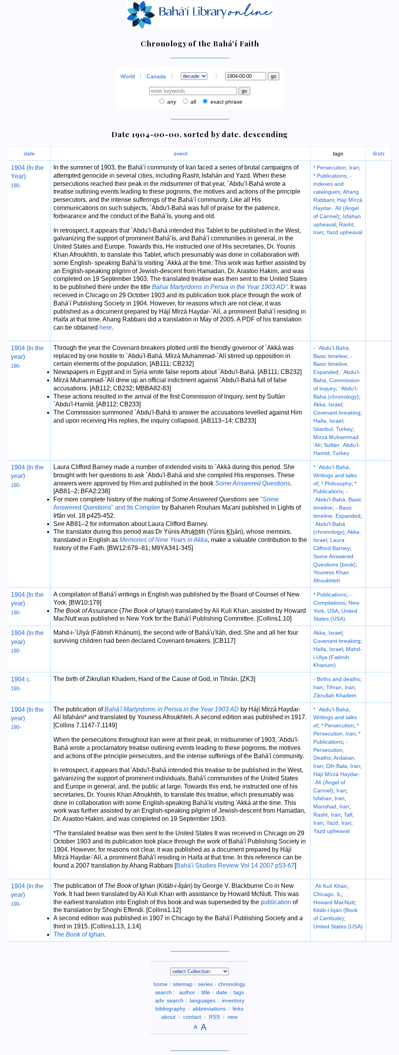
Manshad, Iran (331, 806)
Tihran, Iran (340, 687)
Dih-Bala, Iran (343, 766)
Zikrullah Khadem (335, 695)
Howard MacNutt (334, 902)
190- (16, 186)
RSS (214, 1017)
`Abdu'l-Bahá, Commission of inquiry (336, 380)
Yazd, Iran (338, 823)
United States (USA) (338, 926)
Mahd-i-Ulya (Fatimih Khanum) (337, 657)
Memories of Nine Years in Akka (164, 539)
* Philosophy (336, 483)
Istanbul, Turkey (333, 429)
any (171, 102)
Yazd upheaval (344, 232)
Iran (318, 687)
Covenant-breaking (336, 412)
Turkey (340, 453)
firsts (379, 153)
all (192, 102)
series (205, 984)
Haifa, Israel (328, 421)
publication (276, 902)
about (168, 1017)
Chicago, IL (327, 894)
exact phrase (225, 102)
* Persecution (337, 725)
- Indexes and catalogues (332, 184)
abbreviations (209, 1009)
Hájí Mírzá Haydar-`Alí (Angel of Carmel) (337, 208)
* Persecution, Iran (336, 167)
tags (238, 992)
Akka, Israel (327, 404)
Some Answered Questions (252, 483)
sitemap (182, 984)
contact (192, 1017)
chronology (231, 984)
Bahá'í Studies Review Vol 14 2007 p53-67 (235, 865)
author (187, 992)
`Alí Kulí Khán (330, 886)
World (127, 76)
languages (202, 1000)
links (238, 1009)
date (29, 153)
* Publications (329, 176)
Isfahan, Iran (328, 798)
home (161, 984)
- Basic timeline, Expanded (332, 364)
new (233, 1017)
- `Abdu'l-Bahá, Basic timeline (337, 499)
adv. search (169, 1000)
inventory (233, 1000)
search (163, 992)
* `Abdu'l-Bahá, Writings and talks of (335, 475)
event (180, 153)
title (205, 992)
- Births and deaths (336, 679)
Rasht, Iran (327, 815)
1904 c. (21, 679)
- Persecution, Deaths (330, 750)
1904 (18, 167)
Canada (156, 76)
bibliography (170, 1009)
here (105, 327)
